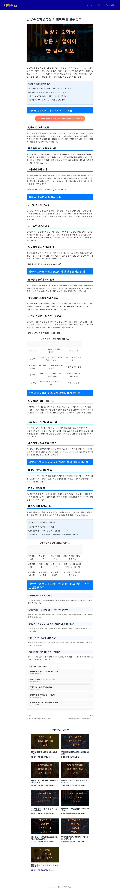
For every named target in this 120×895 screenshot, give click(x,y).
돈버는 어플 (110, 5)
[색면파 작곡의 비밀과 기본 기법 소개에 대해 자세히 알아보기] (45, 741)
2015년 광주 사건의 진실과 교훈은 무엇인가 (44, 809)
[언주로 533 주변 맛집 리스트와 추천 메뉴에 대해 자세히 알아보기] (75, 798)
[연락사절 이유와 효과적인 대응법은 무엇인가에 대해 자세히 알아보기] (75, 826)
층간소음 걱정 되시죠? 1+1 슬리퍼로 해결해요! (44, 703)
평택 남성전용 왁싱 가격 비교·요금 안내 (42, 679)
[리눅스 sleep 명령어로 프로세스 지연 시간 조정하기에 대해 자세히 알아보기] (45, 826)
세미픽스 (10, 5)
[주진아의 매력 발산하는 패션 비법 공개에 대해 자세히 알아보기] (75, 741)
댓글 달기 (34, 757)
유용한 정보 (41, 757)
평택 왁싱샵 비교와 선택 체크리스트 (41, 687)
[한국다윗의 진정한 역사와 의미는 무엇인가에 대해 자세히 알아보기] (45, 854)
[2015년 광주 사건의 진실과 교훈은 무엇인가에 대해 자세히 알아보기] (45, 798)
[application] (93, 5)
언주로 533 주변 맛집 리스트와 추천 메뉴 (75, 809)
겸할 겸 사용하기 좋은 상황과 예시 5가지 (74, 781)
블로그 (89, 5)
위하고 (99, 5)
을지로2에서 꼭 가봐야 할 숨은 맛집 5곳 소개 (44, 781)
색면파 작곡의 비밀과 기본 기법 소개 (44, 753)
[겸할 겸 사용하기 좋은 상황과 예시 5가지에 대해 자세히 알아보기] (75, 770)
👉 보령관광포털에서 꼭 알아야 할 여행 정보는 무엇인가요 (60, 118)
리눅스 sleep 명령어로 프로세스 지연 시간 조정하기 (44, 838)
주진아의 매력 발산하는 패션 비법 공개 (75, 753)
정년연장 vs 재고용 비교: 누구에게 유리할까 (44, 671)
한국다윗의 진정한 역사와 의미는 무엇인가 (44, 866)
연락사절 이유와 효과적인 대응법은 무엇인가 (75, 838)
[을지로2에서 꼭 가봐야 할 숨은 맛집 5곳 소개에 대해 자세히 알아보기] (45, 770)
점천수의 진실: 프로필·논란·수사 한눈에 (42, 695)
